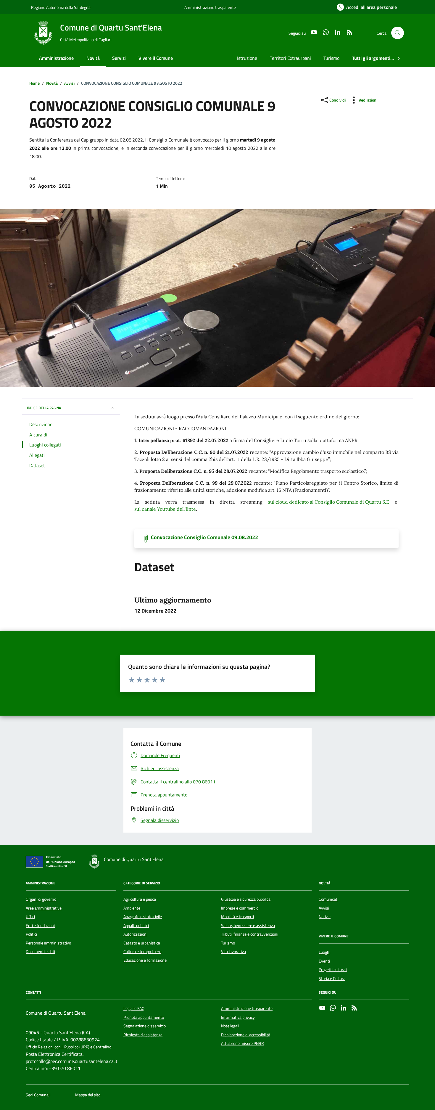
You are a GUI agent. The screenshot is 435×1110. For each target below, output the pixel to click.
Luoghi (324, 952)
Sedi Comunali (38, 1095)
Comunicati (328, 899)
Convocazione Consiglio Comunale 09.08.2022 (204, 537)
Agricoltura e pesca (139, 899)
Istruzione (247, 58)
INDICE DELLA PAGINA (44, 408)
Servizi (119, 58)
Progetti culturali (333, 969)
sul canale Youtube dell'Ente (165, 509)
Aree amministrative (44, 908)
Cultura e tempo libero (142, 951)
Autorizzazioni (135, 934)
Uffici (30, 916)
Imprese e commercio (239, 908)
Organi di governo (41, 899)
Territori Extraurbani (290, 58)
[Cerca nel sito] (397, 33)
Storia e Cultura (332, 978)
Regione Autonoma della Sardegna (61, 7)
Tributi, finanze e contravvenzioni (249, 934)
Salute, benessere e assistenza (248, 925)
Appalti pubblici (136, 925)
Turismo (331, 58)
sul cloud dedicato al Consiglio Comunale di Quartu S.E (328, 502)
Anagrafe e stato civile (142, 916)
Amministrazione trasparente (210, 7)
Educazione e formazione (145, 960)
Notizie (325, 916)
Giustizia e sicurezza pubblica (245, 899)
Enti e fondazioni (40, 925)
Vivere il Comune (155, 58)
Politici (31, 934)
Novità (93, 58)
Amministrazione (56, 58)
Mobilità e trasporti (237, 916)
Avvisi (324, 908)
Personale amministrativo (48, 943)
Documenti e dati (40, 951)
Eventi (324, 961)
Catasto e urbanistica (141, 943)
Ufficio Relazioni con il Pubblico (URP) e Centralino (68, 1047)
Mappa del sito (87, 1095)
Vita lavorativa (233, 951)
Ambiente (131, 908)
